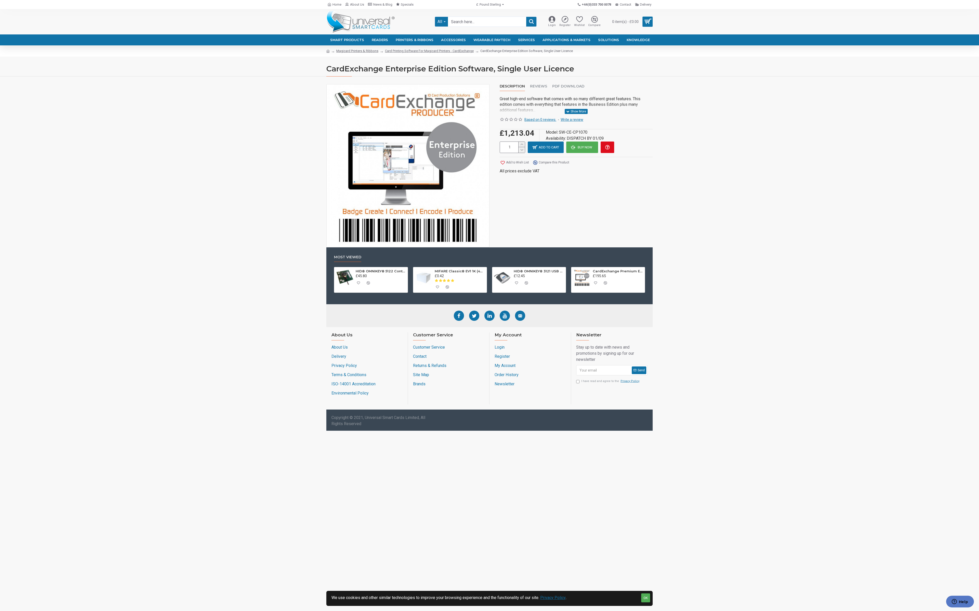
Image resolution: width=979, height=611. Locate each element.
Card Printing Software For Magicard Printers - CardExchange (429, 51)
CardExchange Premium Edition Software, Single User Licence (618, 271)
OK (645, 598)
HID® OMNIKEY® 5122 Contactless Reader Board (381, 271)
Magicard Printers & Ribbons (357, 51)
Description (512, 86)
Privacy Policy (553, 597)
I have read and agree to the (610, 381)
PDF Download (568, 86)
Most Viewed (347, 257)
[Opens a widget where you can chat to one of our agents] (960, 602)
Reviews (538, 86)
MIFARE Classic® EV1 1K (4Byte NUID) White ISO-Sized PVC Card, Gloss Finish (460, 271)
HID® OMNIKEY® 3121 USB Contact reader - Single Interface (539, 271)
